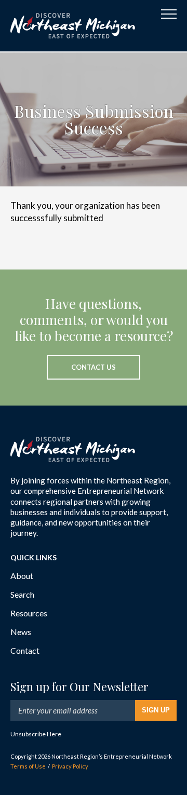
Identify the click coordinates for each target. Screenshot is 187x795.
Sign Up (156, 710)
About (21, 576)
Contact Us (93, 367)
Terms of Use (28, 766)
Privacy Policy (70, 766)
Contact (24, 650)
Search (22, 594)
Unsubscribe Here (35, 734)
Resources (28, 613)
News (20, 632)
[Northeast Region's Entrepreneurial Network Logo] (72, 26)
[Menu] (169, 14)
